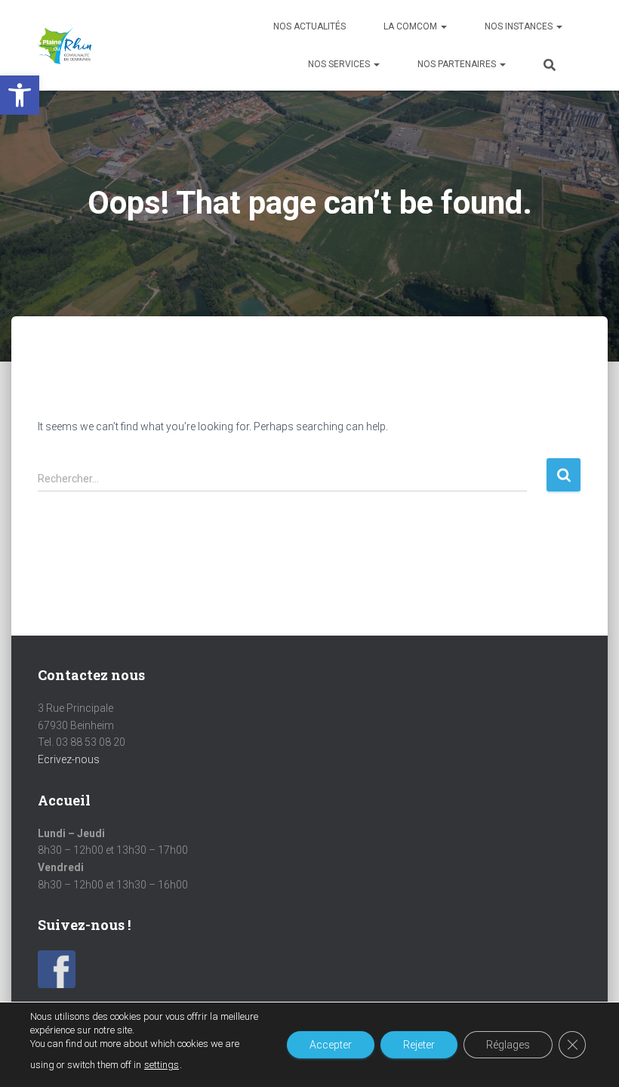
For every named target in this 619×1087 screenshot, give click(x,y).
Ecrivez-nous (69, 759)
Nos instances (520, 26)
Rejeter (419, 1045)
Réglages (508, 1045)
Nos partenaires (457, 64)
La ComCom (411, 26)
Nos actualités (309, 26)
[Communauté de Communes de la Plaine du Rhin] (64, 45)
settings (161, 1064)
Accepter (331, 1045)
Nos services (340, 64)
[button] (19, 95)
